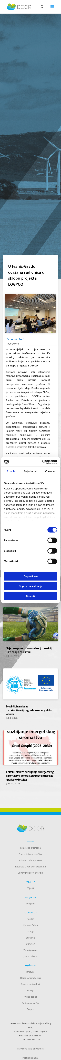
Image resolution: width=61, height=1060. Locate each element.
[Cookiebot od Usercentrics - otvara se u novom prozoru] (43, 462)
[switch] (52, 540)
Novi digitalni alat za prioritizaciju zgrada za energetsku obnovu (29, 710)
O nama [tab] (50, 471)
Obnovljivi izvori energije (30, 872)
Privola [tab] (11, 471)
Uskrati (30, 595)
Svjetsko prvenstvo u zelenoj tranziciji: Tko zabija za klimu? (29, 650)
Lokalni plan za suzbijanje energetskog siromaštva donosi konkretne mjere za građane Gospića (30, 775)
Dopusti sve (31, 576)
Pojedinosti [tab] (30, 471)
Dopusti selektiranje (30, 586)
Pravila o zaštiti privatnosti (30, 1048)
